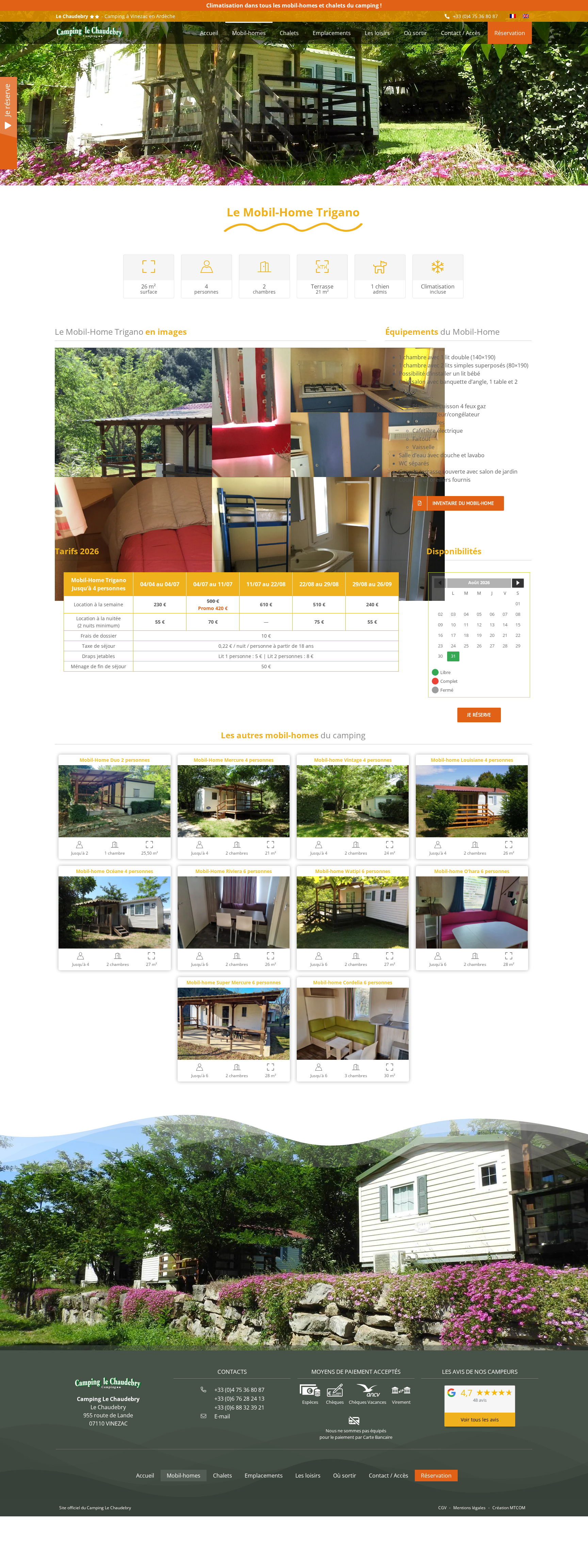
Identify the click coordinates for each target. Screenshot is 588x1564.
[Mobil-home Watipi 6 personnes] (353, 880)
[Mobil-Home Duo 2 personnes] (115, 769)
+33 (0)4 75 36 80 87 (475, 16)
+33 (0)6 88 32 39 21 (239, 1407)
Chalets (222, 1475)
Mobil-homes (183, 1475)
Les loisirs (308, 1475)
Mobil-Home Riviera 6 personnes (233, 871)
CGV (442, 1508)
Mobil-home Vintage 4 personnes (353, 760)
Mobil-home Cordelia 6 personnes (352, 982)
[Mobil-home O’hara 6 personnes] (472, 880)
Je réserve (7, 100)
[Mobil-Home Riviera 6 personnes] (234, 880)
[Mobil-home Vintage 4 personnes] (353, 769)
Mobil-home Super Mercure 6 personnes (233, 982)
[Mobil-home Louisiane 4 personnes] (472, 769)
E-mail (222, 1416)
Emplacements (264, 1475)
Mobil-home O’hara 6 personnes (471, 871)
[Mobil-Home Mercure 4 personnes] (234, 769)
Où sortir (344, 1475)
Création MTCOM (508, 1508)
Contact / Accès (388, 1475)
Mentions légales (469, 1508)
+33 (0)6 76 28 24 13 (239, 1398)
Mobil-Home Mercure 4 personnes (234, 760)
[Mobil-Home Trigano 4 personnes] (367, 410)
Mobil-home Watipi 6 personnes (352, 871)
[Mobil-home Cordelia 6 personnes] (353, 991)
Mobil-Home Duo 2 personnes (115, 760)
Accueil (145, 1475)
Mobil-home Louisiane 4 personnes (472, 760)
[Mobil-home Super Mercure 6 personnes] (234, 991)
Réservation (436, 1475)
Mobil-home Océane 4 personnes (114, 871)
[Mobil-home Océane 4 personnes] (115, 880)
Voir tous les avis (480, 1419)
